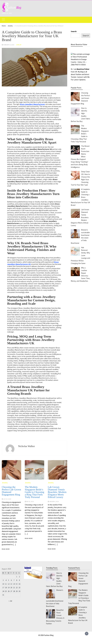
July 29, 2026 (7, 499)
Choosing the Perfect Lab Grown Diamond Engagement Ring (11, 491)
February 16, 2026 (8, 45)
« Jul (10, 601)
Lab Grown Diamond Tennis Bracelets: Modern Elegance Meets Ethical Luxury (57, 492)
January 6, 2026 (54, 501)
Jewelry (18, 45)
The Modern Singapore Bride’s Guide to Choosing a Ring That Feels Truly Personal (34, 492)
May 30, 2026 (30, 501)
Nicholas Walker (26, 446)
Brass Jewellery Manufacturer (32, 104)
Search (74, 31)
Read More (6, 549)
